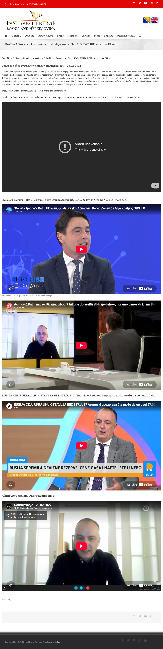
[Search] (140, 35)
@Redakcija (95, 395)
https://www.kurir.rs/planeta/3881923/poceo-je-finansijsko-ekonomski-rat (34, 90)
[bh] (146, 20)
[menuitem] (8, 35)
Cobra (57, 642)
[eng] (154, 20)
